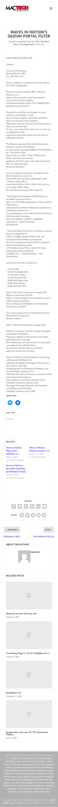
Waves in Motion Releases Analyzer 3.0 (39, 449)
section (50, 773)
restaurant (31, 773)
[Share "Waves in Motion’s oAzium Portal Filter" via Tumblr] (26, 506)
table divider (40, 779)
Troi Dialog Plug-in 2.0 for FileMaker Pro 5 (28, 653)
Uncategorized (26, 44)
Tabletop (27, 776)
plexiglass (49, 776)
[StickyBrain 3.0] (29, 675)
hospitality (41, 773)
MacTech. (26, 799)
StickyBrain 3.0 (13, 692)
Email (19, 802)
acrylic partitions (25, 788)
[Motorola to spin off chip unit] (29, 595)
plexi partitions (38, 785)
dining (22, 773)
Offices (14, 770)
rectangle (41, 770)
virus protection (18, 782)
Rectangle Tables (13, 761)
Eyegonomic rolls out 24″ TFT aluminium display (27, 733)
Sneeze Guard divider (20, 785)
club (16, 773)
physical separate (42, 791)
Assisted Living (18, 764)
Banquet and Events (35, 764)
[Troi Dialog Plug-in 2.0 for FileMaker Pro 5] (29, 635)
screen (14, 776)
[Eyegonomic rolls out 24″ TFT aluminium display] (29, 714)
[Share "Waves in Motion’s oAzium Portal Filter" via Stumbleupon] (38, 506)
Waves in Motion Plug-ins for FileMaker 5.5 (14, 450)
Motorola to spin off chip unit (21, 613)
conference (9, 773)
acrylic (33, 770)
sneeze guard (27, 779)
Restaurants (23, 770)
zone (20, 776)
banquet (50, 770)
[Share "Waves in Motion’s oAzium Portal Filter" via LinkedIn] (32, 506)
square (35, 776)
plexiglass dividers (34, 782)
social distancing (13, 779)
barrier (7, 776)
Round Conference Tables (33, 761)
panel (41, 776)
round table (39, 788)
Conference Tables (19, 758)
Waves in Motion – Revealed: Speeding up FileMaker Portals (16, 468)
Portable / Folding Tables (40, 758)
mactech (22, 41)
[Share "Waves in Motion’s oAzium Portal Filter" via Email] (44, 506)
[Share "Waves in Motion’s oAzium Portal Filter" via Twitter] (20, 506)
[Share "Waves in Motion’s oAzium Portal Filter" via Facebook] (14, 506)
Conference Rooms (22, 767)
